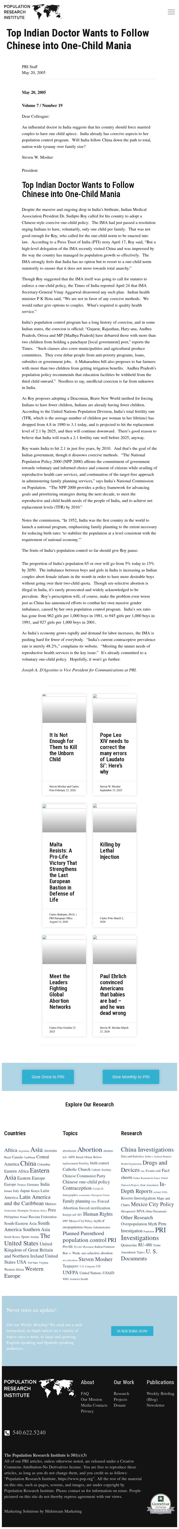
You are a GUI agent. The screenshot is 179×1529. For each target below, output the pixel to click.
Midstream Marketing (63, 1511)
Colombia (43, 1164)
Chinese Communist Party (84, 1175)
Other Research (137, 1217)
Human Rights (98, 1213)
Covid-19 (98, 1188)
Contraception (77, 1187)
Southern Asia (36, 1229)
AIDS (71, 1157)
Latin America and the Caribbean (27, 1200)
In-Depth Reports (143, 1187)
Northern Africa (38, 1210)
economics (84, 1195)
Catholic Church (76, 1169)
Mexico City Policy (81, 1221)
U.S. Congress (87, 1266)
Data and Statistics (132, 1156)
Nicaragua (22, 1210)
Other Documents (156, 1211)
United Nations (90, 1272)
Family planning (76, 1201)
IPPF (65, 1221)
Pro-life (68, 1246)
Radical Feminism (104, 1246)
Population (149, 1231)
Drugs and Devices (144, 1166)
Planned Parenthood (83, 1232)
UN (98, 1266)
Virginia (43, 1262)
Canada (17, 1156)
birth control (99, 1163)
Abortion (89, 1149)
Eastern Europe (31, 1178)
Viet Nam (33, 1262)
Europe (10, 1184)
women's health (79, 1279)
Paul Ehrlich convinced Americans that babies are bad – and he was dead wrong (113, 994)
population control (85, 1240)
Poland (24, 1217)
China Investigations (147, 1149)
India (45, 1184)
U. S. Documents (139, 1254)
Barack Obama (84, 1157)
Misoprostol (128, 1211)
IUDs (164, 1192)
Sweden (35, 1237)
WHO (66, 1279)
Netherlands (10, 1210)
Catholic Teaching (101, 1169)
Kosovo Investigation (138, 1198)
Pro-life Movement (83, 1246)
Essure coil (153, 1170)
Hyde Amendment (149, 1185)
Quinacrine (129, 1244)
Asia (36, 1149)
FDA (93, 1201)
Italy (16, 1191)
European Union (101, 1195)
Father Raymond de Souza (147, 1178)
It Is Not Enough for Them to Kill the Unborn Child (63, 747)
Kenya (35, 1191)
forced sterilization (94, 1208)
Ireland (8, 1191)
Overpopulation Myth (139, 1223)
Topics (141, 1252)
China (28, 1163)
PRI (112, 1240)
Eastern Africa (16, 1171)
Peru (52, 1210)
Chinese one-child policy (86, 1181)
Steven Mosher (95, 1259)
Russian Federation (43, 1216)
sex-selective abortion (97, 1252)
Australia (50, 1150)
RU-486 (145, 1244)
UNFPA (70, 1272)
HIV (79, 1214)
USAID (108, 1272)
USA (21, 1261)
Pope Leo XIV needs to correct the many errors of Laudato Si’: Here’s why (114, 753)
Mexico (50, 1203)
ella (143, 1171)
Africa (10, 1149)
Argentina (23, 1150)
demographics (70, 1195)
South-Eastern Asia (20, 1223)
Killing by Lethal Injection (110, 850)
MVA (141, 1210)
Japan (25, 1190)
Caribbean (29, 1157)
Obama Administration (97, 1227)
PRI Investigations (143, 1233)
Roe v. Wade (71, 1253)
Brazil (7, 1157)
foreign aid (69, 1214)
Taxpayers (71, 1266)
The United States (27, 1239)
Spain (25, 1236)
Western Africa (14, 1269)
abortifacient (69, 1150)
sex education (70, 1260)
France (21, 1184)
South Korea (12, 1237)
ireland (157, 1192)
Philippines (11, 1217)
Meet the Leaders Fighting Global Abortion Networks (60, 991)
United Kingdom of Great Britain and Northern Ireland (28, 1249)
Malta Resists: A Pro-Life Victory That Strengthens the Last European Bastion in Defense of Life (63, 872)
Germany (33, 1184)
